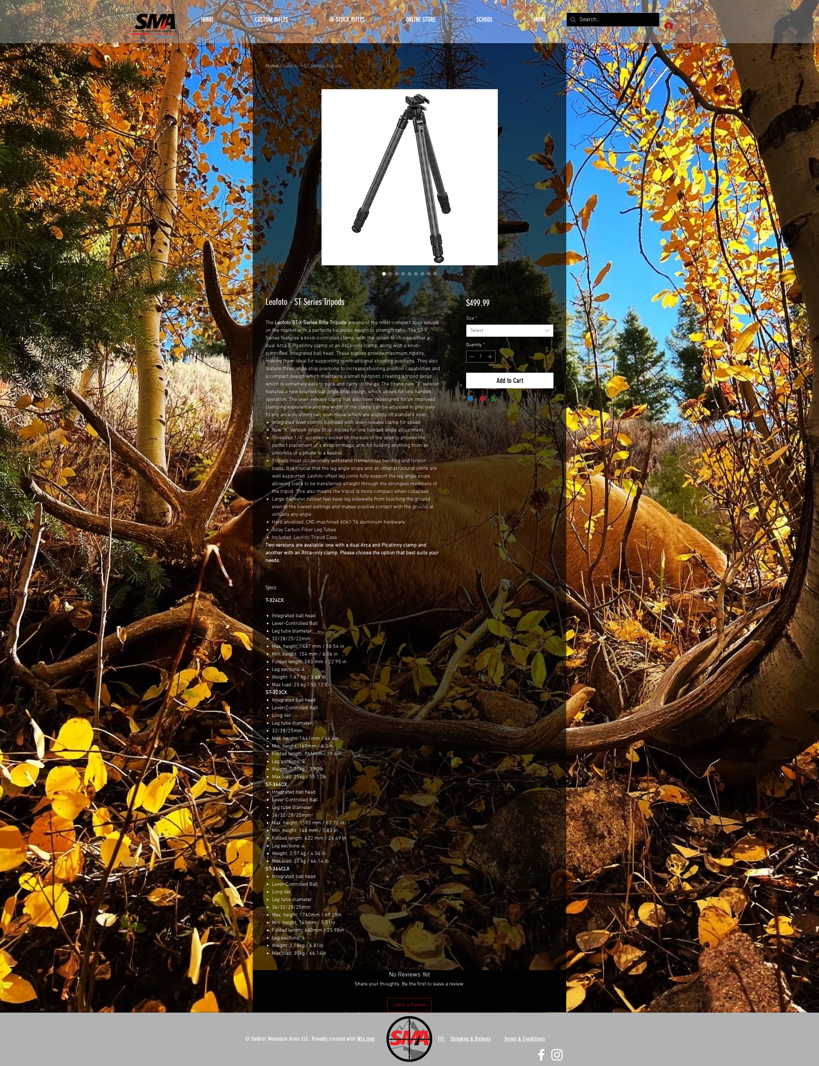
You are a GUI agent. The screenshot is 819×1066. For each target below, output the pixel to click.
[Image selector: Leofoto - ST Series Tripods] (384, 273)
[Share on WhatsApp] (494, 398)
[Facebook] (541, 1054)
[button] (539, 20)
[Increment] (491, 356)
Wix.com (366, 1038)
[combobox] (509, 330)
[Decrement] (471, 356)
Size (471, 318)
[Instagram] (557, 1054)
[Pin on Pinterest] (482, 398)
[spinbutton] (481, 356)
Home (272, 66)
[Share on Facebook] (470, 398)
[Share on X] (507, 398)
